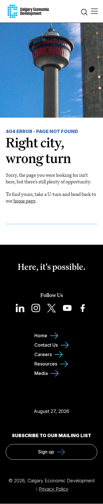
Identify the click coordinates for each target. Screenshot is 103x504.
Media (41, 373)
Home (40, 335)
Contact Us (46, 345)
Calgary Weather (51, 400)
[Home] (28, 11)
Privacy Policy (53, 489)
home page (24, 201)
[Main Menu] (94, 11)
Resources (45, 364)
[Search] (84, 13)
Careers (43, 354)
